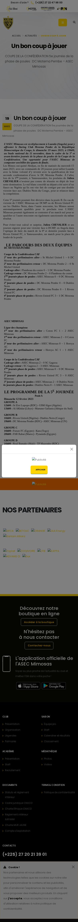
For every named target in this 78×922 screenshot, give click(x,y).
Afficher (40, 469)
